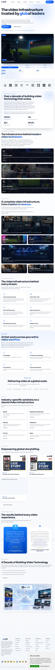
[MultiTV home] (3, 2)
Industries (25, 1)
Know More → (5, 577)
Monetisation (28, 642)
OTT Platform (17, 640)
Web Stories (28, 644)
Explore (4, 160)
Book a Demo (49, 1)
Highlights (27, 640)
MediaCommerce (18, 650)
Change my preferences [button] (44, 666)
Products (13, 1)
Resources (32, 1)
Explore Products (17, 26)
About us (47, 640)
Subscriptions (27, 67)
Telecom (37, 644)
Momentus (27, 65)
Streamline (9, 67)
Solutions (19, 1)
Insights (47, 646)
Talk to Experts (33, 629)
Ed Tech (37, 648)
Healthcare (37, 646)
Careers (47, 642)
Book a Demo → (6, 26)
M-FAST (45, 65)
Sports (37, 640)
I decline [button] (36, 666)
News (37, 650)
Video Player (28, 648)
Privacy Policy (24, 666)
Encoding (45, 67)
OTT (10, 65)
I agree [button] (32, 666)
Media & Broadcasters (39, 642)
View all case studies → (8, 504)
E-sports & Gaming (29, 646)
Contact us (47, 648)
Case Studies (48, 644)
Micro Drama (28, 650)
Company (38, 1)
